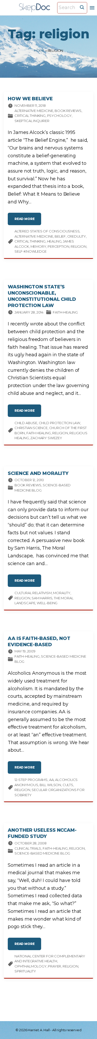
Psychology (59, 115)
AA (51, 780)
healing (54, 241)
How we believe (30, 99)
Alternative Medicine (33, 111)
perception (58, 246)
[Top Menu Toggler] (92, 7)
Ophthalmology (30, 966)
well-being (47, 603)
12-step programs (31, 780)
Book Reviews (68, 111)
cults (68, 785)
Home (39, 50)
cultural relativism (33, 593)
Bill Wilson (50, 785)
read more (27, 221)
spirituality (25, 971)
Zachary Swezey (46, 438)
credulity (76, 236)
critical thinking (30, 241)
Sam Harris (42, 598)
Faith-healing (65, 312)
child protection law (59, 423)
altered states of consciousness (46, 231)
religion (78, 246)
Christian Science (31, 428)
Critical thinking (30, 115)
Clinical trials (27, 848)
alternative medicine (33, 236)
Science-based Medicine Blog (42, 853)
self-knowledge (30, 251)
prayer (54, 966)
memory (38, 246)
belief (60, 236)
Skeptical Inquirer (31, 121)
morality (61, 593)
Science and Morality (38, 473)
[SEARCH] (82, 7)
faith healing (38, 433)
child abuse (25, 423)
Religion (77, 848)
